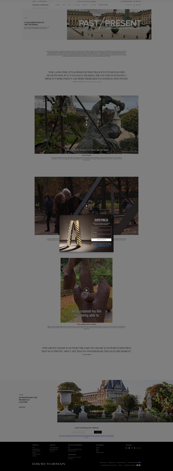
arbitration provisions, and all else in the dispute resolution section (102, 245)
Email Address (95, 228)
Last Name (94, 236)
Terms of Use (105, 244)
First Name (94, 232)
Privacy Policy (98, 244)
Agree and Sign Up (101, 239)
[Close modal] (112, 216)
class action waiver (96, 245)
